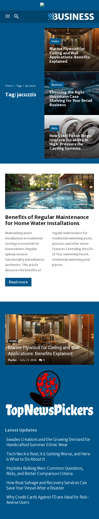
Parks (12, 360)
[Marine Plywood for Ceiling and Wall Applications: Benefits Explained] (71, 50)
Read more (18, 282)
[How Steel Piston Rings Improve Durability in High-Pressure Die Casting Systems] (71, 137)
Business (57, 84)
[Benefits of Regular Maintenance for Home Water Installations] (49, 191)
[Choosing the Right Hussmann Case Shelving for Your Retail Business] (71, 93)
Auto (54, 128)
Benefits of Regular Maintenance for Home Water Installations (47, 220)
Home (9, 85)
